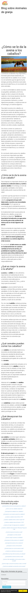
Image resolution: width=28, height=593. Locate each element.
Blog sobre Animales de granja (14, 10)
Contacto (3, 574)
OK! (23, 590)
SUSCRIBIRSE (6, 587)
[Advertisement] (14, 29)
